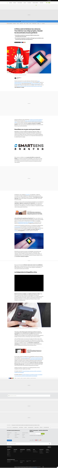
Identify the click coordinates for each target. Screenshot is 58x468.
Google (16, 435)
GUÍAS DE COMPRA (35, 2)
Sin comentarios (18, 42)
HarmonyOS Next (17, 83)
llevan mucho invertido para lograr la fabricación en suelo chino (29, 86)
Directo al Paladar (29, 450)
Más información (35, 467)
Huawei (25, 378)
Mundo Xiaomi (9, 455)
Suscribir (42, 433)
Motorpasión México (34, 461)
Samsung (43, 23)
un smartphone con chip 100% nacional (25, 222)
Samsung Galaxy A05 (30, 427)
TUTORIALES (29, 2)
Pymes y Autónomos (47, 452)
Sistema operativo (17, 434)
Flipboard (46, 2)
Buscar (49, 444)
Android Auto (16, 437)
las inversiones (17, 226)
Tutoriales (8, 434)
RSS (39, 440)
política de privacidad (40, 435)
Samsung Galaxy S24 (46, 427)
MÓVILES (14, 2)
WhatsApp (14, 23)
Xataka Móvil (8, 451)
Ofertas (27, 23)
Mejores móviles (37, 427)
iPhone (30, 23)
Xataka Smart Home (8, 454)
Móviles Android (9, 432)
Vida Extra (15, 451)
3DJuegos (15, 450)
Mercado (18, 378)
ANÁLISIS (10, 2)
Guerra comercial (33, 378)
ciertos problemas (25, 357)
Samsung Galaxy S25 (15, 427)
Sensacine (21, 450)
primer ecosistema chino (36, 83)
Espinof (21, 451)
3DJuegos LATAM (16, 460)
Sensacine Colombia (21, 462)
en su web (28, 194)
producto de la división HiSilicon (36, 119)
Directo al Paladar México (29, 461)
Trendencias (41, 450)
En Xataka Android (29, 349)
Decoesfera (40, 451)
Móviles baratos (34, 23)
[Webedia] (49, 0)
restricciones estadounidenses (36, 359)
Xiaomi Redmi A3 (21, 427)
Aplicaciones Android (25, 432)
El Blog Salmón (48, 450)
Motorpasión (34, 450)
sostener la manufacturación (36, 357)
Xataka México (9, 460)
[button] (19, 77)
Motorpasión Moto (35, 451)
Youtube (49, 2)
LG (40, 23)
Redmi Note (21, 23)
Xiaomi (23, 435)
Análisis (16, 432)
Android (18, 23)
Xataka (8, 450)
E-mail (25, 42)
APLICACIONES (20, 2)
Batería (38, 23)
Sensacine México (22, 460)
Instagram (47, 2)
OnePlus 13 (41, 427)
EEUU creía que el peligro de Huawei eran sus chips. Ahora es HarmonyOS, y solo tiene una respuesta (34, 351)
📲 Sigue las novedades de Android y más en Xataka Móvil (28, 21)
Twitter (50, 2)
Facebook (21, 42)
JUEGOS (25, 2)
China (24, 23)
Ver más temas (9, 440)
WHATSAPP (41, 2)
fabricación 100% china (23, 223)
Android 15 (25, 427)
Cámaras (28, 378)
